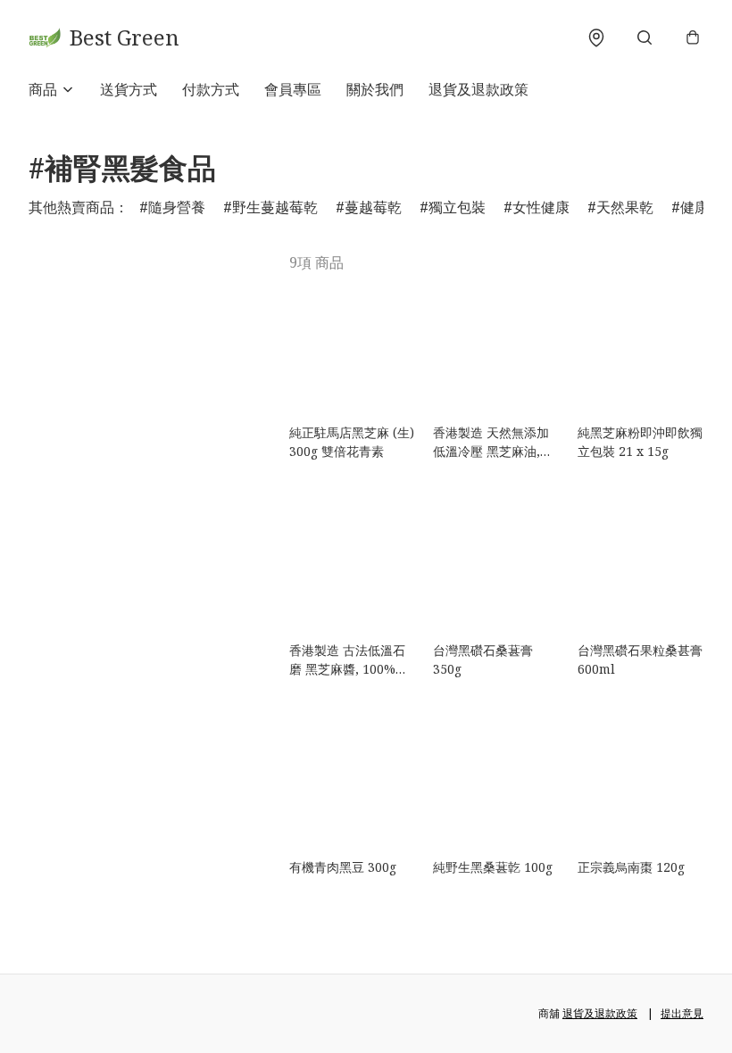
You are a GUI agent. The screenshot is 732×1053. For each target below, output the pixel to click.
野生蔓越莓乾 (275, 207)
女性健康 (541, 207)
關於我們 (374, 89)
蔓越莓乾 (373, 207)
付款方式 (210, 89)
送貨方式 (128, 89)
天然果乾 (624, 207)
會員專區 (292, 89)
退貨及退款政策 (478, 89)
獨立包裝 (457, 207)
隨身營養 (176, 207)
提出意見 (682, 1013)
